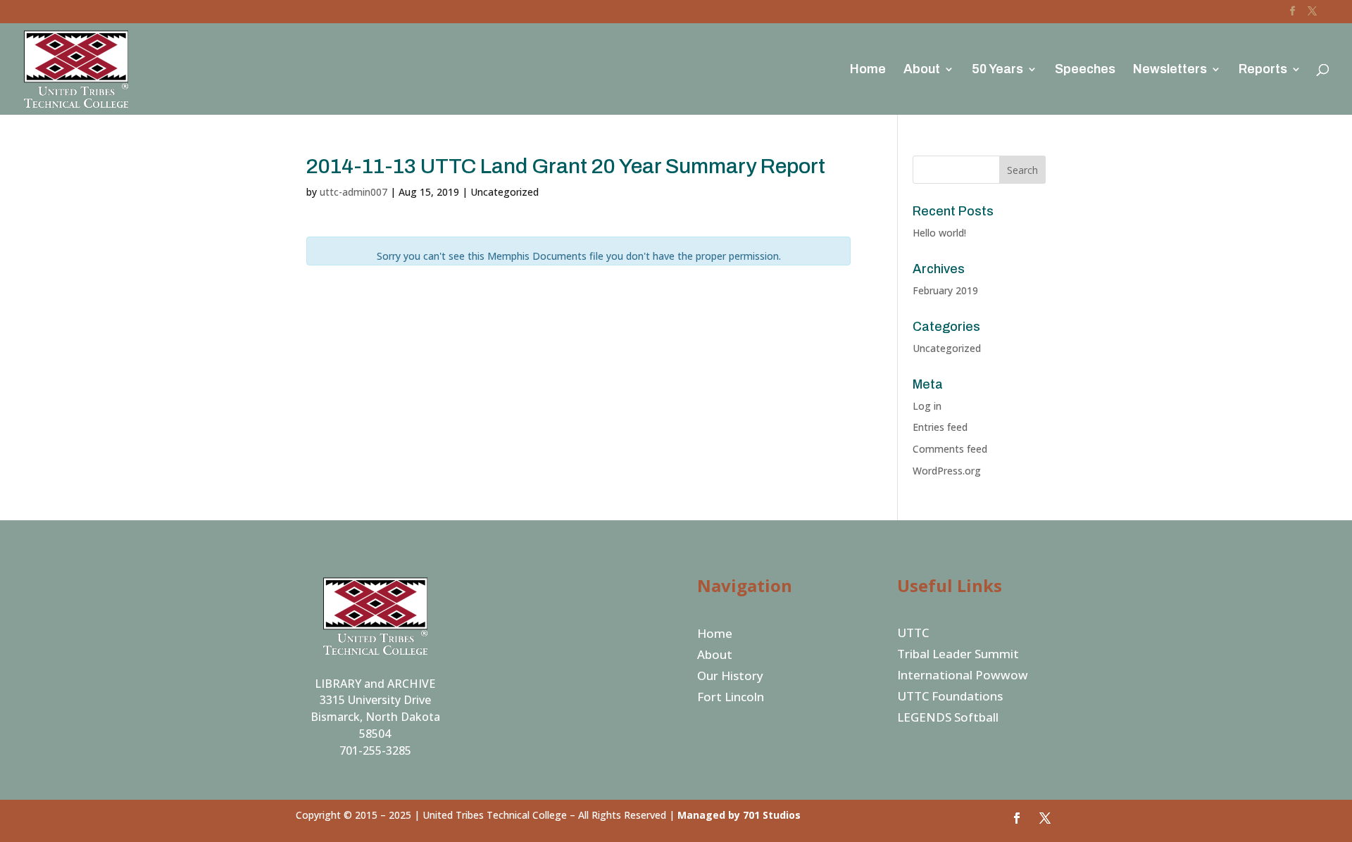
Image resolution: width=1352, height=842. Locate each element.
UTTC (913, 634)
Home (868, 70)
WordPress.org (947, 470)
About (921, 70)
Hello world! (939, 232)
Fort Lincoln (730, 698)
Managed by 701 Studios (739, 815)
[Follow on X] (1045, 818)
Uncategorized (947, 348)
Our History (730, 677)
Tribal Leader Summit (958, 655)
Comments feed (950, 448)
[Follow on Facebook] (1017, 818)
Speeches (1085, 70)
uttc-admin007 (353, 192)
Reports (1263, 70)
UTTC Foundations (950, 697)
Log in (927, 406)
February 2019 (945, 290)
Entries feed (940, 427)
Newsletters (1170, 70)
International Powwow (962, 676)
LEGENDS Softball (948, 718)
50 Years (997, 70)
